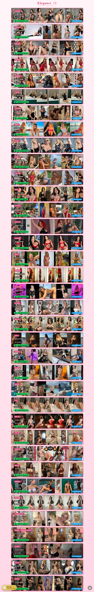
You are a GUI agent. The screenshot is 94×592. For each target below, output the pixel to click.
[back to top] (90, 588)
